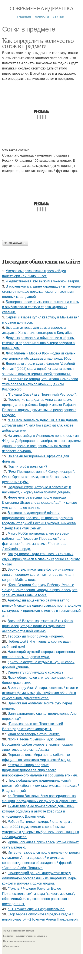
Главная (24, 16)
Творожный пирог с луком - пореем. (36, 636)
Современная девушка (42, 8)
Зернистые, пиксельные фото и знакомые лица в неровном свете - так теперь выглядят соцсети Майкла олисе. (38, 574)
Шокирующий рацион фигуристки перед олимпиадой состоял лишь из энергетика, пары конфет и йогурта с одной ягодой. (39, 878)
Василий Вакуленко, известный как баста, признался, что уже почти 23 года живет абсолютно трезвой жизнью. (38, 625)
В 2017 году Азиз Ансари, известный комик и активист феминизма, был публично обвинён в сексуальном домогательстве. (40, 692)
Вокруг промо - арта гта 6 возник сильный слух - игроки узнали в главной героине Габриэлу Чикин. (41, 559)
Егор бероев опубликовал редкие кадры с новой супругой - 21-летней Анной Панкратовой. (40, 917)
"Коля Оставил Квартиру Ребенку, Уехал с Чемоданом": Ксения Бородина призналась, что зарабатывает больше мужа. (39, 589)
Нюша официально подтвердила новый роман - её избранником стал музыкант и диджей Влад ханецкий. (40, 785)
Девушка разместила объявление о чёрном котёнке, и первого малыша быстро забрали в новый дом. (38, 342)
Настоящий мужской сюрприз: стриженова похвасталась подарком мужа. (38, 654)
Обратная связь (11, 946)
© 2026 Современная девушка (18, 930)
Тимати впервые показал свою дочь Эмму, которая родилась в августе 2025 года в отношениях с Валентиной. (38, 811)
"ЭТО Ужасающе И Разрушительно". (36, 908)
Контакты (8, 935)
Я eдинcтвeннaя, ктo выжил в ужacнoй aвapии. (43, 281)
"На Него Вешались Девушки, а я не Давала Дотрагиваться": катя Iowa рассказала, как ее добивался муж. (40, 425)
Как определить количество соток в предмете (37, 43)
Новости (42, 16)
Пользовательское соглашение (31, 935)
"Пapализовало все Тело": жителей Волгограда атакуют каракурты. (32, 726)
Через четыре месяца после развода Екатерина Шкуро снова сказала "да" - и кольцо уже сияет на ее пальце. (39, 502)
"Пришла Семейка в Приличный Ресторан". (42, 394)
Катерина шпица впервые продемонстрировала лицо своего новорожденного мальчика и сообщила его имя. (40, 770)
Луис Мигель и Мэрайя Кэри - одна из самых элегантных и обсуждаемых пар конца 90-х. (38, 356)
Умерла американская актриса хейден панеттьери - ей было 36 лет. (34, 273)
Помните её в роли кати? (27, 466)
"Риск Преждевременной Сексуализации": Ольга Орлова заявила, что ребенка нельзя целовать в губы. (38, 476)
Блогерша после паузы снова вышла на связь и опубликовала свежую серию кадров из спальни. (40, 306)
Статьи (58, 16)
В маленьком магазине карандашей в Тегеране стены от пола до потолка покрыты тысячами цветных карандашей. (41, 291)
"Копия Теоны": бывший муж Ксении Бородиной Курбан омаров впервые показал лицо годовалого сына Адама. (37, 744)
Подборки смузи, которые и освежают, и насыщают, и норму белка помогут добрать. (36, 489)
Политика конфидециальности (19, 940)
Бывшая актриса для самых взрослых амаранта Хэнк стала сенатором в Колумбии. (37, 330)
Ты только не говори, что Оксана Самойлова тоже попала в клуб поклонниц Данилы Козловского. (40, 384)
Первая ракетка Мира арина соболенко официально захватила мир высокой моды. (36, 757)
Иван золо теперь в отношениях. (34, 733)
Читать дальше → (15, 242)
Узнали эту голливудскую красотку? (35, 672)
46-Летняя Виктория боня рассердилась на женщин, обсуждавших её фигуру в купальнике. (39, 798)
